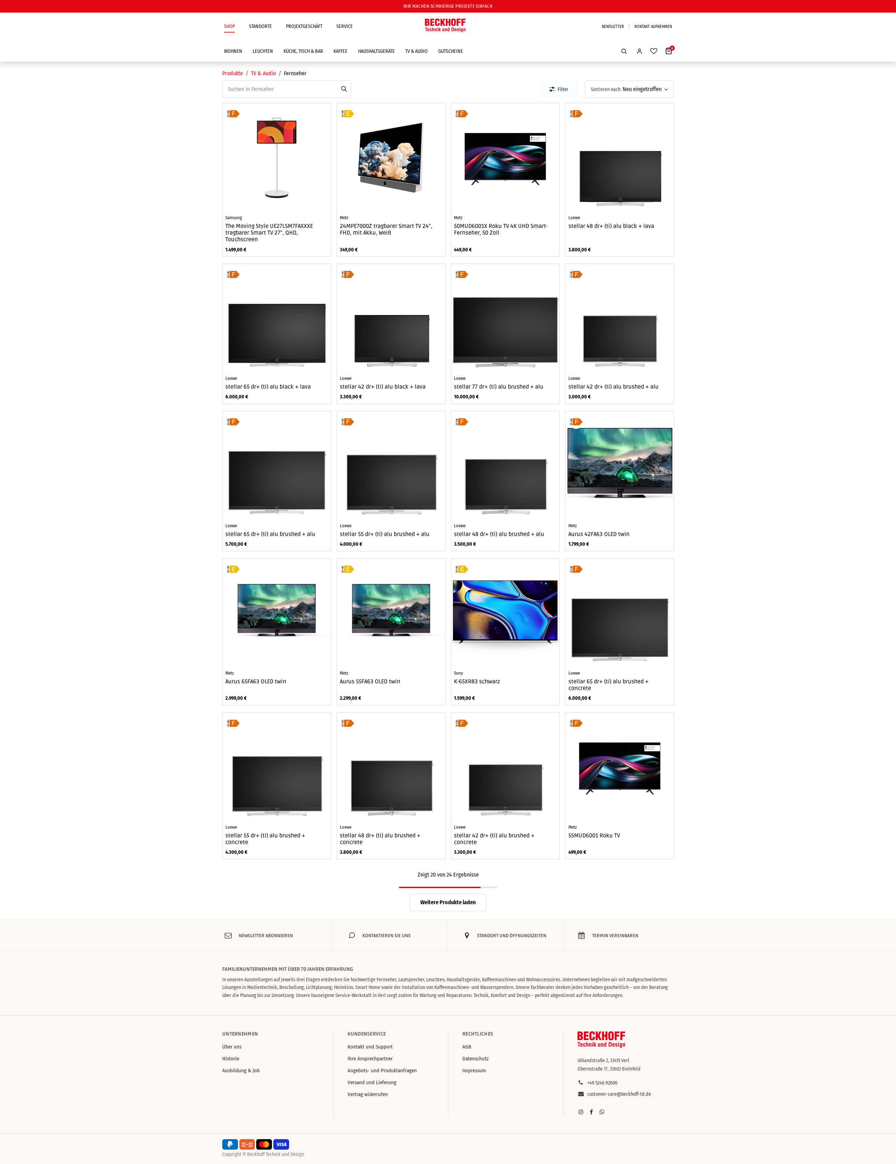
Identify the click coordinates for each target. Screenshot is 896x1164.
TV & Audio (416, 51)
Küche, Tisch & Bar (303, 51)
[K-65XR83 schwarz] (505, 613)
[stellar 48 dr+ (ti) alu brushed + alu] (505, 465)
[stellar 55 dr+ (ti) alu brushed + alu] (391, 465)
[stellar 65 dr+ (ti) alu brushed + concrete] (620, 613)
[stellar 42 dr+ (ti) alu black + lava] (391, 318)
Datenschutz (475, 1058)
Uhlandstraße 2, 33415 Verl (603, 1061)
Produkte (232, 73)
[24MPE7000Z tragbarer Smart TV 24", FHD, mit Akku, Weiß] (391, 157)
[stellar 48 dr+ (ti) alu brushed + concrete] (391, 767)
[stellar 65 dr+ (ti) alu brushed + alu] (277, 465)
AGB (466, 1047)
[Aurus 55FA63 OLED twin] (391, 613)
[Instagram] (581, 1112)
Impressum (474, 1070)
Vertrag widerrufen (368, 1094)
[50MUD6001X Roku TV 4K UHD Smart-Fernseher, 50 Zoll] (505, 157)
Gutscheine (450, 51)
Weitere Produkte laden (448, 902)
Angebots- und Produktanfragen (382, 1070)
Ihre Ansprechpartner (370, 1058)
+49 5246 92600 (602, 1083)
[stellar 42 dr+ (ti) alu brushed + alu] (620, 318)
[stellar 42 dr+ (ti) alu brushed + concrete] (505, 767)
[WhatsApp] (602, 1112)
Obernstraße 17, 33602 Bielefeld (609, 1069)
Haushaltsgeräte (376, 51)
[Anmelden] (639, 51)
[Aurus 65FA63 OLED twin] (277, 613)
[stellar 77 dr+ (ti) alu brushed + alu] (505, 318)
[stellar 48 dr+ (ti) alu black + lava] (620, 157)
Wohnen (233, 51)
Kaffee (341, 51)
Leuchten (263, 51)
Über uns (231, 1047)
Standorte (260, 26)
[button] (624, 51)
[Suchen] (344, 89)
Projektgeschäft (304, 26)
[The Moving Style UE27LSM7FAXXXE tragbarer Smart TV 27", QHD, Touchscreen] (277, 157)
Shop (229, 26)
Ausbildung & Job (241, 1070)
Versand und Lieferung (372, 1082)
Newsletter (613, 26)
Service (344, 26)
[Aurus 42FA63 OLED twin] (620, 465)
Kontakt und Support (370, 1047)
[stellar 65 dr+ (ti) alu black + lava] (277, 318)
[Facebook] (591, 1111)
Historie (230, 1058)
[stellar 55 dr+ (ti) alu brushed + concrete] (277, 767)
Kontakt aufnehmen (653, 26)
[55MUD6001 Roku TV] (620, 767)
